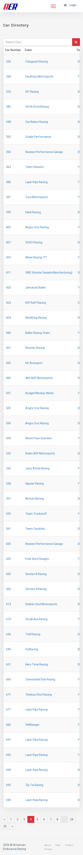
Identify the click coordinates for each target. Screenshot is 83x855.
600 (8, 543)
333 (8, 91)
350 (8, 136)
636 (8, 634)
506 (8, 423)
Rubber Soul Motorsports (41, 604)
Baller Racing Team (37, 332)
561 (8, 528)
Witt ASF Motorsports (39, 378)
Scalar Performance (38, 136)
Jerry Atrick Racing (37, 468)
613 (8, 604)
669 (8, 679)
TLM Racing (32, 634)
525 (8, 453)
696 (8, 800)
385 (8, 182)
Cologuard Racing (36, 61)
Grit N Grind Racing (37, 106)
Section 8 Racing (36, 574)
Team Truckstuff (36, 513)
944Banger (32, 724)
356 (8, 152)
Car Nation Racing (36, 121)
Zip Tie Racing (34, 785)
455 (8, 363)
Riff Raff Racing (35, 302)
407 (8, 242)
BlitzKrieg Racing (36, 317)
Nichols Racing (34, 498)
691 (8, 739)
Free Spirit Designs (37, 558)
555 (8, 513)
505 (8, 408)
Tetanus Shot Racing (38, 694)
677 (8, 709)
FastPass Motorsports (39, 76)
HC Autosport (34, 363)
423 (8, 302)
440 (8, 332)
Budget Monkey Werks (39, 393)
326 (8, 61)
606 (8, 589)
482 (8, 378)
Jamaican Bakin (35, 287)
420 (8, 287)
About (48, 845)
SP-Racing (32, 91)
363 (8, 167)
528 (8, 483)
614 (8, 619)
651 (8, 664)
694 (8, 769)
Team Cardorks (35, 528)
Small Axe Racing (36, 619)
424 (8, 317)
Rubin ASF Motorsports (40, 453)
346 (8, 106)
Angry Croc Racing (37, 227)
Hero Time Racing (36, 664)
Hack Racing (33, 212)
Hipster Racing (34, 483)
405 (8, 227)
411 (8, 272)
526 (8, 468)
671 (8, 694)
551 (8, 498)
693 (8, 754)
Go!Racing (31, 649)
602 (8, 558)
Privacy (48, 849)
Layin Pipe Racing (36, 182)
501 (8, 393)
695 (8, 785)
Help (57, 845)
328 (8, 76)
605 (8, 574)
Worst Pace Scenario (38, 438)
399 (8, 212)
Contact (69, 845)
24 (71, 819)
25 (5, 826)
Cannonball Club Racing (40, 679)
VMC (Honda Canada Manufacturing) (48, 272)
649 (8, 649)
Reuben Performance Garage (44, 152)
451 (8, 347)
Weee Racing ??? (36, 257)
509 (8, 438)
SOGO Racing (33, 242)
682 (8, 724)
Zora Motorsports (36, 197)
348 (8, 121)
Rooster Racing (35, 347)
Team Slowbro (34, 167)
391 (8, 197)
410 (8, 257)
